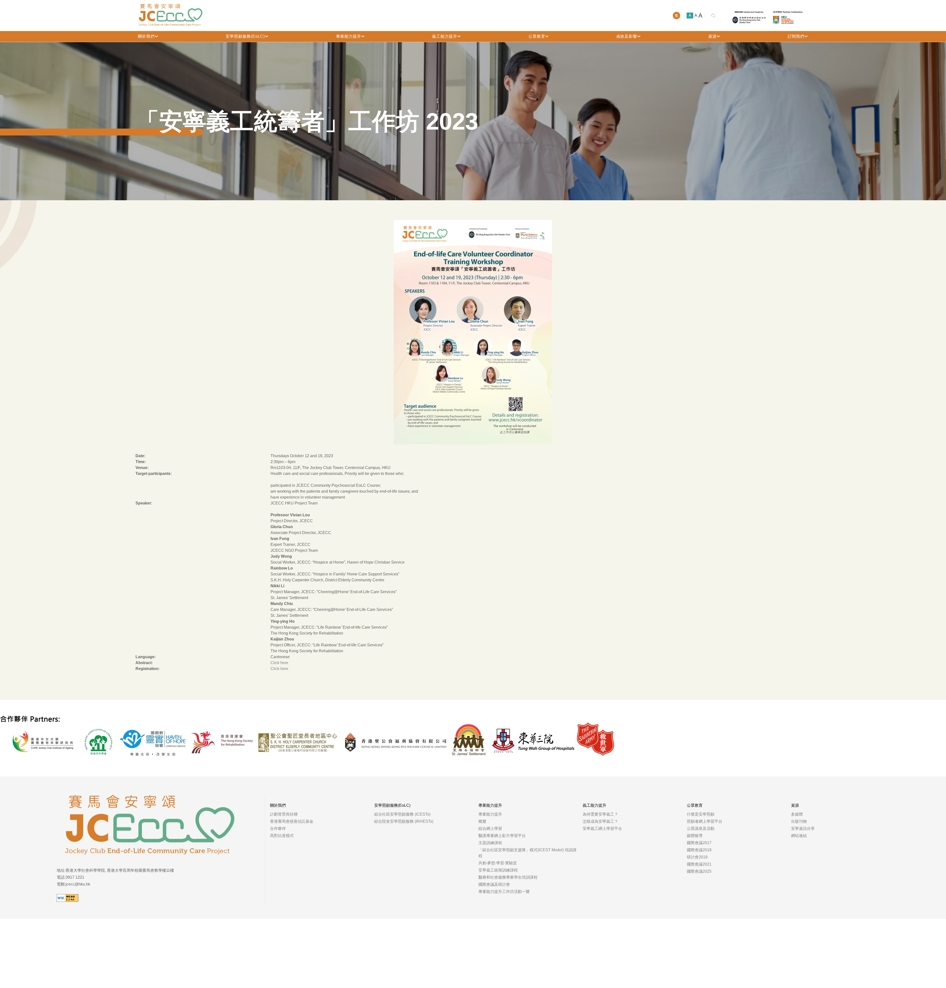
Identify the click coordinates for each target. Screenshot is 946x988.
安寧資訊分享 (803, 828)
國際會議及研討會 (494, 884)
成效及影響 (626, 36)
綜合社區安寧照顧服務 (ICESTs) (402, 814)
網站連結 (799, 836)
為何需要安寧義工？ (600, 814)
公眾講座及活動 (700, 828)
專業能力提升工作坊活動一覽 (504, 891)
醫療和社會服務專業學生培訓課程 (508, 877)
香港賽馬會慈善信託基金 (291, 821)
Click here (279, 663)
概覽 (482, 821)
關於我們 (146, 36)
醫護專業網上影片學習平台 (502, 836)
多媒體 (797, 814)
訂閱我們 (796, 36)
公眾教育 (536, 36)
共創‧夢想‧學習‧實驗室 (497, 863)
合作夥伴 (278, 828)
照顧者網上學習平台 (704, 821)
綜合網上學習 (490, 828)
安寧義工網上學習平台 (602, 828)
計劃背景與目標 (284, 814)
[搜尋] (713, 15)
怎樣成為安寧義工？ (600, 821)
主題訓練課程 (490, 843)
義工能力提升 (444, 36)
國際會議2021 (699, 864)
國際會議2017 (699, 843)
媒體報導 (695, 836)
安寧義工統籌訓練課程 (498, 870)
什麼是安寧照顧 (700, 814)
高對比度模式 (282, 836)
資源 (712, 36)
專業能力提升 (348, 36)
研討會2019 (697, 857)
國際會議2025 (699, 871)
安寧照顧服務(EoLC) (245, 36)
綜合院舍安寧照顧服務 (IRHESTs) (403, 821)
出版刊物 (799, 821)
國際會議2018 (699, 850)
